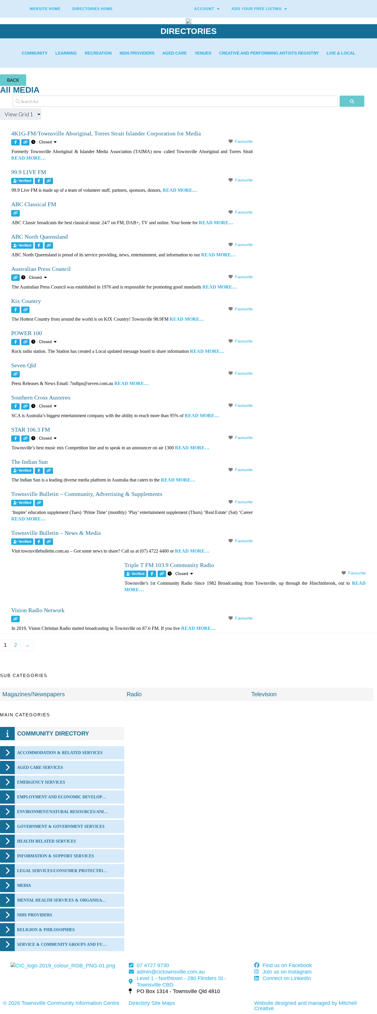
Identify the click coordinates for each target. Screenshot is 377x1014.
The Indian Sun (29, 461)
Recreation (98, 53)
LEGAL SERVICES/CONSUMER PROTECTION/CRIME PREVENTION (62, 871)
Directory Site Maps (152, 1003)
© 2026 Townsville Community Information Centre (61, 1003)
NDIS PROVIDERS (34, 915)
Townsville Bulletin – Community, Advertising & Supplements (86, 494)
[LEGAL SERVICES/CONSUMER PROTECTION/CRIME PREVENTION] (7, 870)
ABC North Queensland (39, 236)
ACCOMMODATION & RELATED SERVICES (59, 753)
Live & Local (341, 53)
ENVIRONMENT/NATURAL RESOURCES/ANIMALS (62, 812)
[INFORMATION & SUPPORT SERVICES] (7, 856)
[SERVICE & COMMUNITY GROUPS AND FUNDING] (7, 944)
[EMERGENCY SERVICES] (7, 782)
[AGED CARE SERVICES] (7, 767)
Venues (203, 53)
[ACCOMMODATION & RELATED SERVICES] (7, 752)
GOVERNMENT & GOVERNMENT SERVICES (61, 826)
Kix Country (26, 301)
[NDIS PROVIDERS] (7, 915)
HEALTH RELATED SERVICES (46, 841)
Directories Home (92, 9)
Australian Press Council (41, 269)
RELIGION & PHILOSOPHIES (46, 930)
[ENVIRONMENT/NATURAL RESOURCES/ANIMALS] (7, 811)
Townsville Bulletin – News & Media (56, 533)
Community (34, 53)
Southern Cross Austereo (40, 397)
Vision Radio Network (38, 610)
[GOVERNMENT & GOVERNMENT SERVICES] (7, 826)
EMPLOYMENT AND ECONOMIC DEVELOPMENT (62, 797)
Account (204, 9)
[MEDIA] (7, 885)
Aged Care (174, 53)
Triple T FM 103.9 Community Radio (169, 565)
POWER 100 (26, 333)
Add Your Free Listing (257, 9)
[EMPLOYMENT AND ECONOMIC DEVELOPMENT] (7, 797)
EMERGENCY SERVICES (41, 782)
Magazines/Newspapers (33, 694)
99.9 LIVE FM (28, 172)
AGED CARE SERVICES (40, 767)
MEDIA (24, 885)
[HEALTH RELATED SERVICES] (7, 841)
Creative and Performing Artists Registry (269, 53)
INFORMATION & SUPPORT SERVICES (55, 856)
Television (264, 694)
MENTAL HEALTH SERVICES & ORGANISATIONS (62, 900)
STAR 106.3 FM (30, 429)
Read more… (28, 157)
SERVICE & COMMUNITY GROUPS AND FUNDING (62, 944)
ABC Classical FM (33, 204)
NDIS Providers (137, 53)
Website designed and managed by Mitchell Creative (305, 1005)
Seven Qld (23, 365)
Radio (134, 694)
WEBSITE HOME (45, 9)
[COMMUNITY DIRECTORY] (7, 733)
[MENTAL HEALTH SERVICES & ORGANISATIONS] (7, 900)
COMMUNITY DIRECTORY (53, 733)
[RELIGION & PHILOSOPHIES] (7, 929)
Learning (66, 53)
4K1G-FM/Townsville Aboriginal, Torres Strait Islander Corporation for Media (106, 133)
